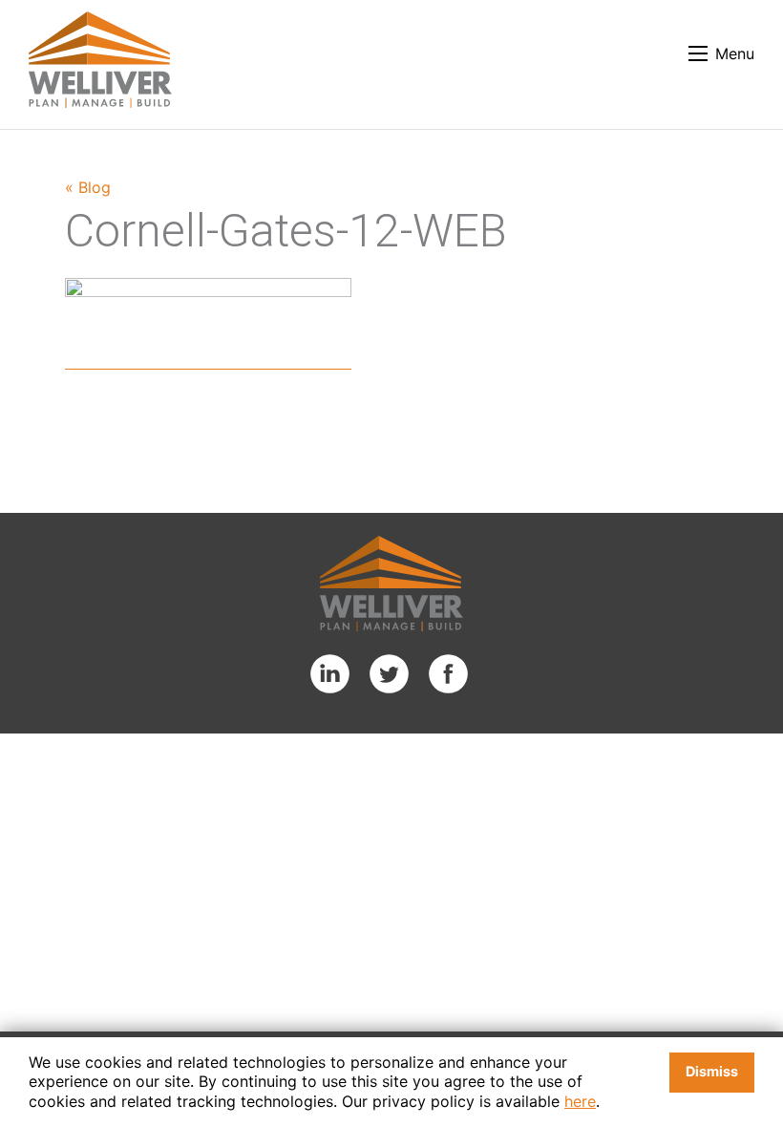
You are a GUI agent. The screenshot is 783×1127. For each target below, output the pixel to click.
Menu (734, 53)
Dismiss (712, 1071)
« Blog (88, 187)
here (580, 1101)
